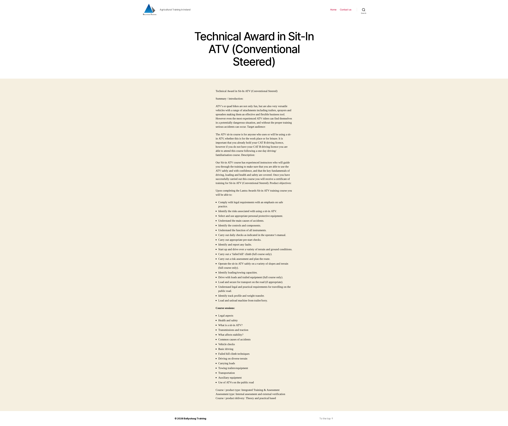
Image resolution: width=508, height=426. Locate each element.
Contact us (345, 9)
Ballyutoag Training (195, 418)
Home (333, 9)
